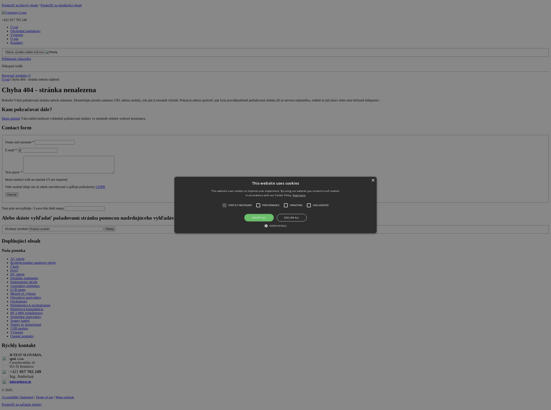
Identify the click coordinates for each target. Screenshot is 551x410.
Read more (299, 195)
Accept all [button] (259, 217)
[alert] (275, 205)
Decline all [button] (291, 217)
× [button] (373, 180)
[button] (275, 205)
